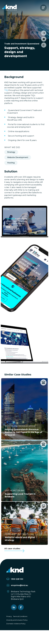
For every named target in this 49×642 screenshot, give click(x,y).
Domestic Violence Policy (15, 624)
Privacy (9, 616)
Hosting (11, 163)
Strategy (11, 152)
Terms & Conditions (20, 616)
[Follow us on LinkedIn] (14, 607)
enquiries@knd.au (19, 585)
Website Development (17, 157)
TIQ (6, 90)
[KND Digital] (9, 8)
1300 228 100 (17, 579)
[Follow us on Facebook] (21, 607)
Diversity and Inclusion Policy (16, 620)
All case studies (12, 548)
